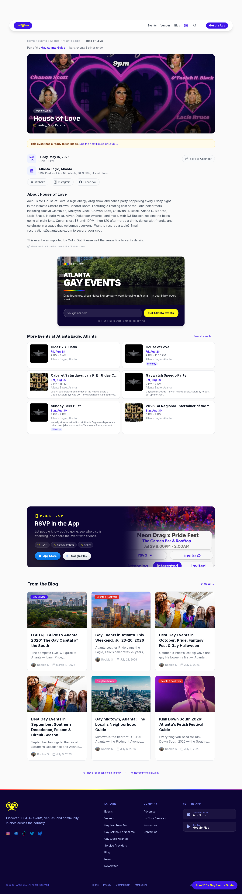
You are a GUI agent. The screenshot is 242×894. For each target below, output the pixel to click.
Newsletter (111, 866)
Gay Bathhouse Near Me (119, 832)
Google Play (79, 555)
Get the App (217, 25)
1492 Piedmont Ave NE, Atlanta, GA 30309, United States (74, 173)
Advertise (150, 811)
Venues (166, 25)
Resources (150, 825)
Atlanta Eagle (71, 40)
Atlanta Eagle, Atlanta (55, 169)
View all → (208, 583)
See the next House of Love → (98, 143)
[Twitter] (32, 833)
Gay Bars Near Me (115, 825)
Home (31, 40)
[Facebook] (16, 833)
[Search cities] (195, 25)
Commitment (123, 884)
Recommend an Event (146, 772)
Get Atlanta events (161, 313)
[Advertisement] (121, 10)
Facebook (90, 182)
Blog (177, 25)
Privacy (107, 884)
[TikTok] (24, 833)
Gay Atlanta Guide (53, 47)
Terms (95, 884)
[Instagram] (8, 833)
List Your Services (155, 818)
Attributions (141, 884)
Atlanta (55, 40)
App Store (50, 555)
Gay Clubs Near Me (116, 838)
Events (152, 25)
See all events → (204, 336)
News (107, 859)
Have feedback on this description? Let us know (58, 246)
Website (40, 182)
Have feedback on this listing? (104, 772)
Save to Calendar (201, 158)
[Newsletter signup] (186, 25)
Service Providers (115, 845)
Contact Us (150, 832)
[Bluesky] (40, 833)
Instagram (64, 182)
